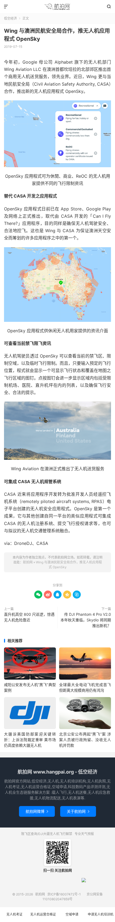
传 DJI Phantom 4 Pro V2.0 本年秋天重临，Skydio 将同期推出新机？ (85, 620)
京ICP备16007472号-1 (64, 894)
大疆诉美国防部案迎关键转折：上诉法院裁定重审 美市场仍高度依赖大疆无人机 (30, 740)
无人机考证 (14, 914)
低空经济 (10, 18)
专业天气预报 (84, 834)
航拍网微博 (37, 811)
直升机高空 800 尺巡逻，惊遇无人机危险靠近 (29, 617)
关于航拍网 (78, 811)
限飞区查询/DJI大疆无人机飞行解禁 (46, 834)
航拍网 (57, 6)
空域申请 (72, 914)
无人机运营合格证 (43, 914)
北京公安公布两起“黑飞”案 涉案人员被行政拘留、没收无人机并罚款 (85, 740)
